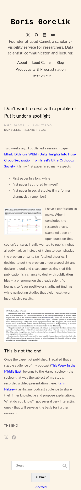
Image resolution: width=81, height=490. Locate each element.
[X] (28, 35)
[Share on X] (6, 437)
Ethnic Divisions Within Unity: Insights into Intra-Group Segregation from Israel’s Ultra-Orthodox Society (40, 160)
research (30, 130)
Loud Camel (42, 63)
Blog (60, 63)
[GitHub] (36, 35)
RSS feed (40, 487)
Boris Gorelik (40, 22)
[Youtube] (53, 35)
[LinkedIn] (44, 35)
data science (12, 130)
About (22, 63)
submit (40, 477)
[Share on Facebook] (14, 437)
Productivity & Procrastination (41, 69)
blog (42, 130)
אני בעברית (42, 76)
